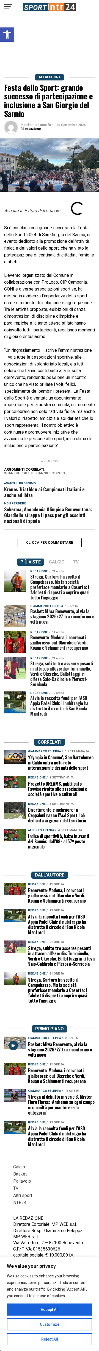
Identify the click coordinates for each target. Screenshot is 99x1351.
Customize (49, 1324)
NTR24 (19, 1202)
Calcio (19, 1166)
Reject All (49, 1339)
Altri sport (22, 1195)
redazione (33, 129)
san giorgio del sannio (28, 473)
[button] (7, 34)
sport (60, 473)
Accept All (50, 1309)
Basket (20, 1174)
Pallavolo (22, 1181)
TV (15, 1188)
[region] (49, 1304)
